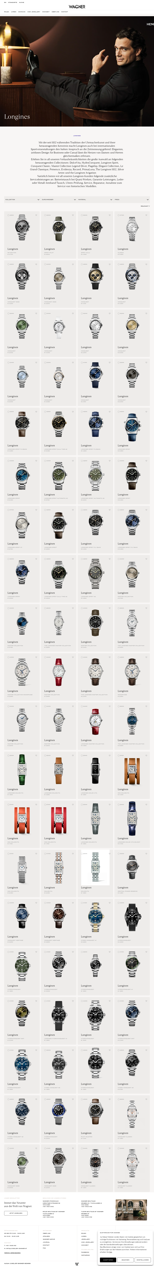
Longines (13, 249)
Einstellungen (143, 1260)
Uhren (13, 12)
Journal (46, 1242)
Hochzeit (46, 12)
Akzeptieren (108, 1260)
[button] (36, 215)
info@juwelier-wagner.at (16, 1248)
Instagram (85, 1255)
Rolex (6, 12)
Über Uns (55, 12)
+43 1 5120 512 (11, 1245)
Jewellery (85, 1239)
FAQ (44, 1248)
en (5, 2)
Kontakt (46, 1245)
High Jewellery (33, 12)
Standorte (12, 2)
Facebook (85, 1252)
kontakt (64, 12)
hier (110, 1252)
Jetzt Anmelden (15, 1213)
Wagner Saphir (49, 1239)
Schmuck (21, 12)
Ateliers (46, 1236)
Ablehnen (125, 1260)
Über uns (46, 1233)
